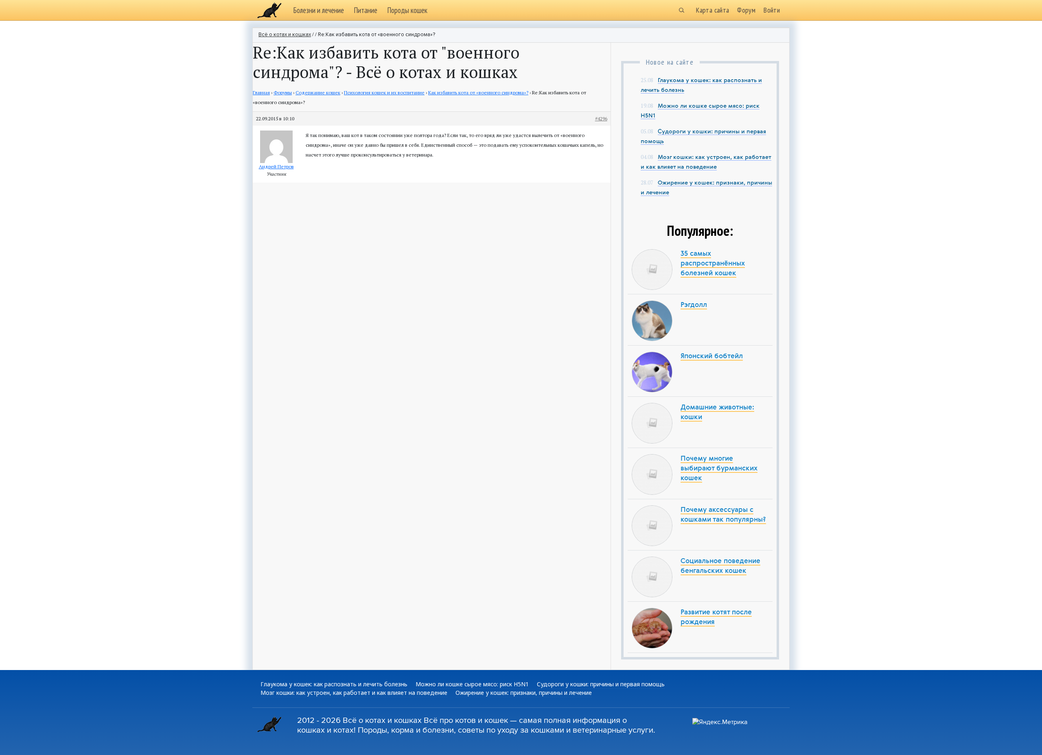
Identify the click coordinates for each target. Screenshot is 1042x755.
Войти (772, 10)
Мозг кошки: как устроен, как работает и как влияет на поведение (353, 692)
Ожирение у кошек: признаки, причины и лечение (523, 692)
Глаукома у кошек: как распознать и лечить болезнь (333, 684)
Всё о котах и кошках (284, 34)
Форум (746, 10)
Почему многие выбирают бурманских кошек (719, 468)
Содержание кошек (318, 92)
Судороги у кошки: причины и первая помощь (601, 684)
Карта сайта (712, 10)
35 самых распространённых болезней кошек (713, 263)
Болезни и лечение (318, 10)
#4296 (601, 118)
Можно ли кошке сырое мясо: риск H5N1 (472, 684)
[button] (681, 10)
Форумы (283, 92)
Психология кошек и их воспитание (384, 92)
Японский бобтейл (712, 356)
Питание (365, 10)
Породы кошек (407, 10)
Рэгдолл (694, 305)
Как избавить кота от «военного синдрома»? (478, 92)
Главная (261, 92)
